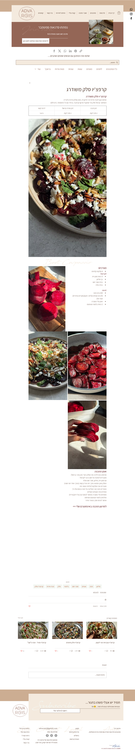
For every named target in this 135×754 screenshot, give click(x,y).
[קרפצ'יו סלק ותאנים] (67, 630)
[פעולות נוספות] (29, 83)
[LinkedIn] (70, 51)
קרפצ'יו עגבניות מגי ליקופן (105, 642)
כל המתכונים (111, 69)
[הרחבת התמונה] (87, 365)
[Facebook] (131, 18)
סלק (59, 586)
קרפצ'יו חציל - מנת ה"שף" (36, 642)
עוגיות (70, 69)
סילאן (98, 586)
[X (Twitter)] (59, 51)
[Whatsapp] (131, 9)
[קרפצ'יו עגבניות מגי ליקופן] (101, 630)
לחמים (99, 69)
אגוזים (84, 586)
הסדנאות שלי (25, 732)
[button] (102, 13)
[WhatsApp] (65, 51)
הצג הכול (20, 618)
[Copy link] (81, 51)
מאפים (89, 69)
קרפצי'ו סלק (39, 586)
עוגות (80, 69)
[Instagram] (131, 14)
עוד (38, 69)
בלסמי (66, 586)
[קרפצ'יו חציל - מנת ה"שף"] (33, 630)
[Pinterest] (75, 51)
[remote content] (67, 540)
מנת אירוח (50, 586)
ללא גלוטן (96, 592)
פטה (91, 586)
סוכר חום (75, 586)
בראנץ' (48, 69)
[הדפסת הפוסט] (106, 600)
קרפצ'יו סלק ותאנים (73, 642)
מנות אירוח (59, 69)
